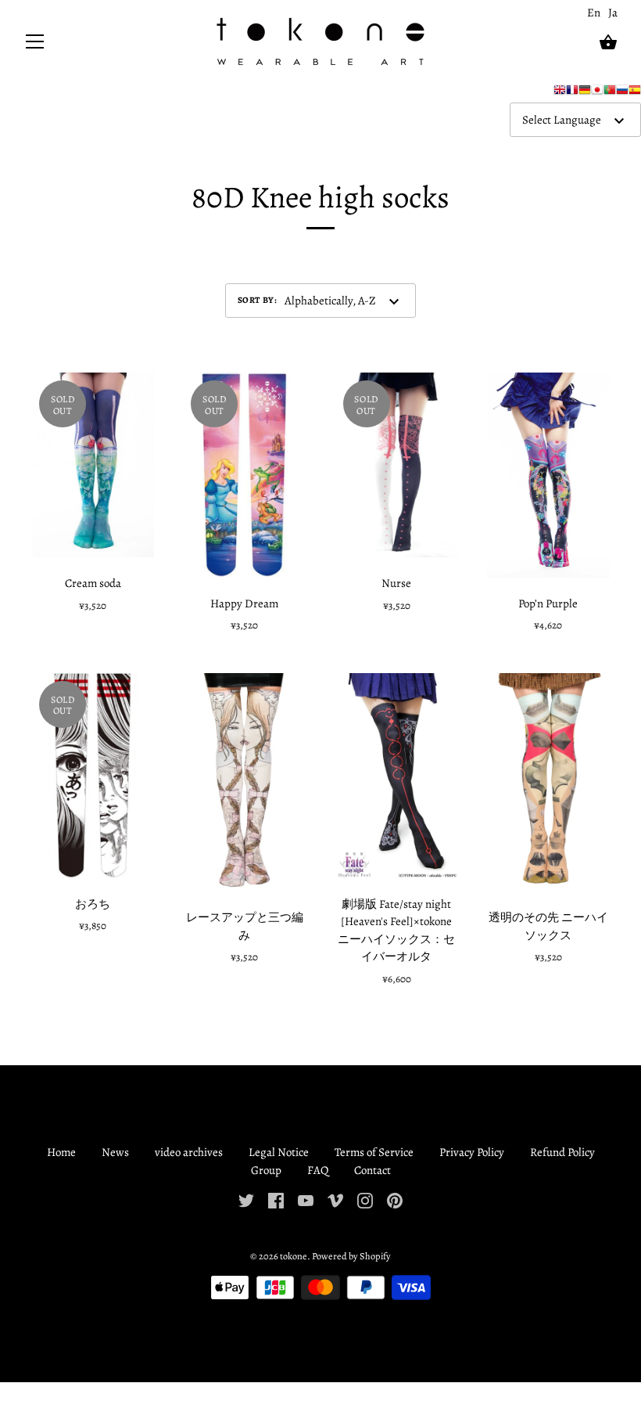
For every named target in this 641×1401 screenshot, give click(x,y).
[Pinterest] (395, 1199)
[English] (559, 93)
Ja (613, 12)
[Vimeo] (335, 1199)
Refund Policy (562, 1152)
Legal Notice (279, 1152)
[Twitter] (246, 1199)
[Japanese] (597, 93)
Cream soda (93, 583)
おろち (92, 904)
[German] (584, 93)
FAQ (317, 1170)
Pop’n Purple (548, 603)
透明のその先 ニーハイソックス (548, 926)
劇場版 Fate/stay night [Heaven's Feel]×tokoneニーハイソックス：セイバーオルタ (396, 930)
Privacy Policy (471, 1152)
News (115, 1152)
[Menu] (35, 45)
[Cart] (608, 42)
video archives (189, 1152)
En (593, 12)
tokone (293, 1255)
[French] (572, 93)
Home (61, 1152)
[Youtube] (305, 1199)
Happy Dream (244, 603)
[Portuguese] (609, 93)
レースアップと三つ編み (244, 926)
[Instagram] (365, 1199)
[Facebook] (276, 1199)
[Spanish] (634, 93)
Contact (372, 1170)
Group (266, 1170)
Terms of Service (374, 1152)
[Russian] (622, 93)
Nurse (396, 583)
